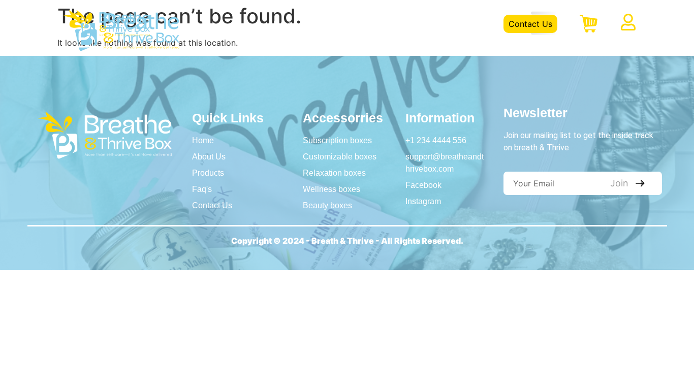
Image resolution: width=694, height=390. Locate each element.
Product (384, 24)
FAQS (430, 24)
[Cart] (588, 24)
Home (280, 24)
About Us (330, 24)
